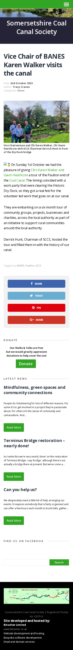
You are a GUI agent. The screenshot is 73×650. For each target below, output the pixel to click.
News (21, 90)
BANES (20, 265)
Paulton (30, 265)
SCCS (38, 265)
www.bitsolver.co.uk (15, 629)
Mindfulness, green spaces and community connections (34, 389)
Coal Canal (17, 180)
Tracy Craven (21, 87)
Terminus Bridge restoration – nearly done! (34, 443)
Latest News (15, 378)
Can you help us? (20, 489)
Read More (13, 427)
